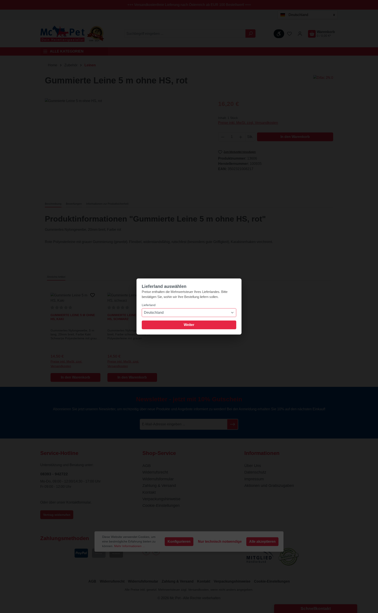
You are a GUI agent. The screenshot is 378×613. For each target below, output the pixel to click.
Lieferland (149, 305)
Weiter (189, 325)
